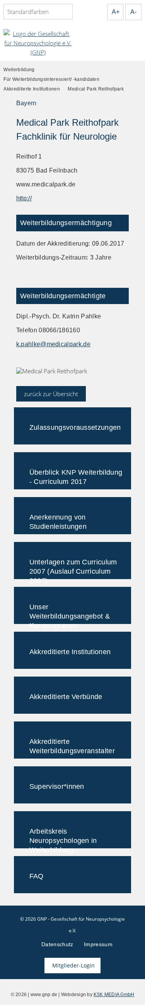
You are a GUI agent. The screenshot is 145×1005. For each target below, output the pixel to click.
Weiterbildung (18, 69)
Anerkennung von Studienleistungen (58, 521)
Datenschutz (57, 944)
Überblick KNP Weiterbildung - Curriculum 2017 (76, 476)
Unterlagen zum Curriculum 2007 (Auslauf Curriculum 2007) (73, 568)
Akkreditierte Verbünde (65, 697)
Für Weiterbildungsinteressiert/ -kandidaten (51, 79)
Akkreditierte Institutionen (31, 89)
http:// (24, 198)
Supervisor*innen (56, 786)
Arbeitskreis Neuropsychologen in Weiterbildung (63, 837)
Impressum (98, 944)
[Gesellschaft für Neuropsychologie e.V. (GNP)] (37, 43)
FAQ (36, 876)
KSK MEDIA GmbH (114, 994)
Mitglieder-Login (73, 965)
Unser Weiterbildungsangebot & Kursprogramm (69, 613)
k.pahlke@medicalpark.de (53, 344)
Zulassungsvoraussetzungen (75, 427)
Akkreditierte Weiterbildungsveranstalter (72, 746)
